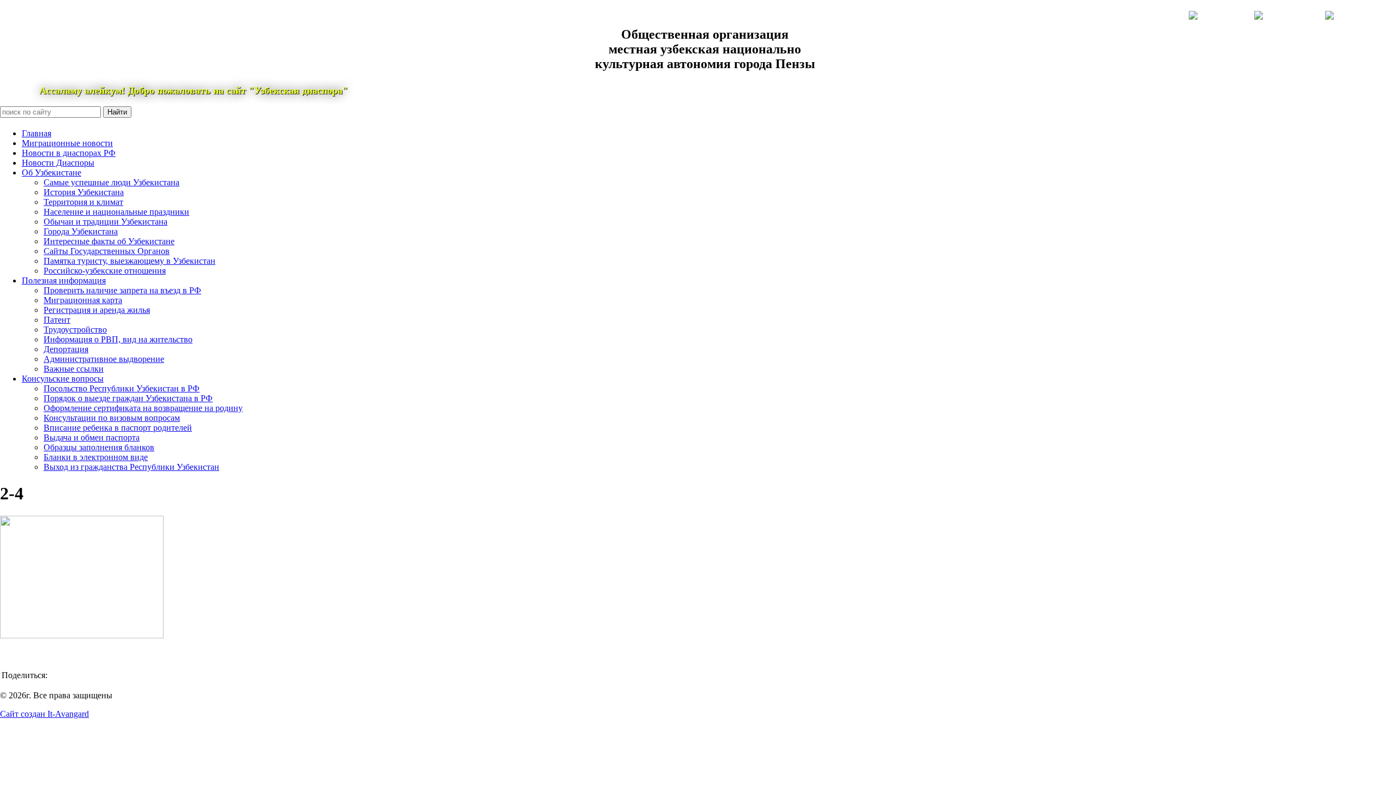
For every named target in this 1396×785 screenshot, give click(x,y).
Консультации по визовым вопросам (112, 417)
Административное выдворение (104, 359)
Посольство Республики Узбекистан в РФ (122, 388)
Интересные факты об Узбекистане (109, 241)
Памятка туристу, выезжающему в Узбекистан (129, 260)
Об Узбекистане (51, 172)
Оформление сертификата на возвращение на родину (143, 408)
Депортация (66, 349)
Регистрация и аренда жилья (97, 310)
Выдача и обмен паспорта (92, 437)
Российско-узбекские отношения (105, 270)
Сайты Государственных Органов (107, 251)
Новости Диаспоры (58, 162)
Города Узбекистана (81, 231)
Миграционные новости (67, 143)
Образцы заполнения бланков (99, 447)
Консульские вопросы (63, 378)
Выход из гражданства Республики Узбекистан (131, 467)
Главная (36, 133)
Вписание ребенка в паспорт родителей (118, 427)
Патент (57, 319)
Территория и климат (83, 202)
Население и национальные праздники (116, 211)
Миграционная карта (83, 300)
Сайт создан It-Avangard (44, 713)
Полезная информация (64, 280)
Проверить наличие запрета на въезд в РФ (122, 290)
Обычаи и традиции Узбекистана (105, 221)
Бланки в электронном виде (96, 457)
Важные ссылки (74, 368)
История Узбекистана (84, 192)
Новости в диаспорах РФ (69, 153)
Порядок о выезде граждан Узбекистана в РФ (128, 398)
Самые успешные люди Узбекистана (111, 182)
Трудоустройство (75, 329)
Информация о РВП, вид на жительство (118, 339)
